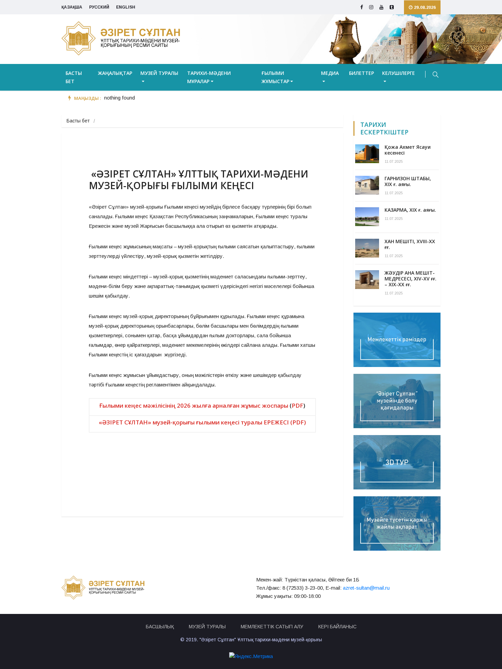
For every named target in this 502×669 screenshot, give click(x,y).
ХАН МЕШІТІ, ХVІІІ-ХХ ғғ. (410, 244)
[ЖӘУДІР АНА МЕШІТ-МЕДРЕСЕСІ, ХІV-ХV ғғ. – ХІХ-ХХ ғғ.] (367, 279)
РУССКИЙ (99, 7)
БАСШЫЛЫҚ (160, 626)
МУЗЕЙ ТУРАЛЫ (207, 626)
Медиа (330, 73)
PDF (297, 405)
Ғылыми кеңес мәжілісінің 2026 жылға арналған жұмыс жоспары (193, 405)
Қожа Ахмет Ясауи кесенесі (408, 150)
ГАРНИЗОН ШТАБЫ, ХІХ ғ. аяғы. (408, 181)
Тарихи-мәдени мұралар (209, 77)
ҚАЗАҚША (71, 7)
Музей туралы (159, 73)
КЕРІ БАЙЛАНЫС (337, 626)
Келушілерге (398, 73)
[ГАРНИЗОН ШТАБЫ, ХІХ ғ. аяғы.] (367, 185)
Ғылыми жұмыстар (275, 77)
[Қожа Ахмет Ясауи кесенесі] (367, 153)
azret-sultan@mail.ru (366, 588)
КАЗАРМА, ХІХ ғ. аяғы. (410, 210)
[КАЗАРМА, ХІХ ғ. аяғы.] (367, 216)
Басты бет (74, 77)
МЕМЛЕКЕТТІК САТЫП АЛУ (272, 626)
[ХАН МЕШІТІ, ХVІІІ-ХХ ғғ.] (367, 248)
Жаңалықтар (115, 73)
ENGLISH (125, 7)
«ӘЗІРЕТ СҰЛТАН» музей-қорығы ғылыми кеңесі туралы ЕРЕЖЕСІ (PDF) (202, 422)
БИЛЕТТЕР (361, 73)
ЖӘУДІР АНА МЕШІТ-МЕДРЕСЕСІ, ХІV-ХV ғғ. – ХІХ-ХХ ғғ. (410, 279)
